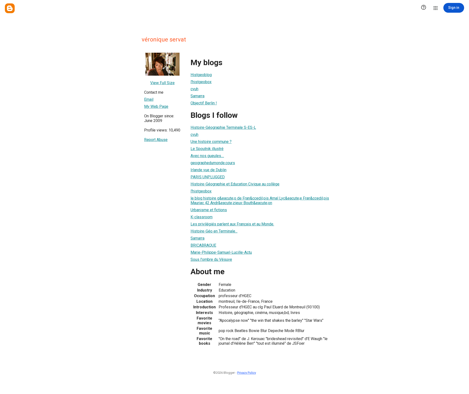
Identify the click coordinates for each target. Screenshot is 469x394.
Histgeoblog (201, 74)
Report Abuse (156, 139)
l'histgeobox (201, 82)
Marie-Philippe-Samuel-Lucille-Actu (221, 252)
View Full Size (162, 83)
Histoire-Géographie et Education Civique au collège (235, 184)
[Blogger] (10, 8)
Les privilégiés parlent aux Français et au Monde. (232, 224)
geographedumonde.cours (213, 163)
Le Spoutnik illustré (207, 148)
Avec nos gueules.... (207, 155)
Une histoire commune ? (211, 141)
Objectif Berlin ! (204, 103)
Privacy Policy (246, 372)
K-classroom (202, 217)
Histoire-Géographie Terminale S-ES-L (223, 127)
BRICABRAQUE (203, 245)
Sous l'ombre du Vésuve (211, 259)
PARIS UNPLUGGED (208, 177)
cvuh (194, 89)
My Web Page (156, 106)
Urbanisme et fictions (209, 210)
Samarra (197, 96)
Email (148, 99)
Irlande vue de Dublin (208, 170)
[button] (423, 8)
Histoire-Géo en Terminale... (214, 231)
